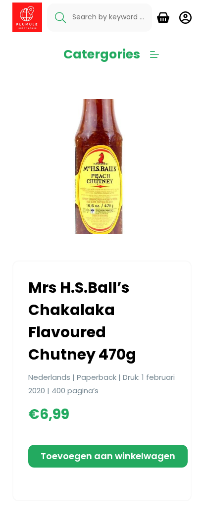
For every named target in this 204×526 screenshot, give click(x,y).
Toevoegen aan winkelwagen (108, 456)
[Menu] (154, 54)
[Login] (185, 17)
